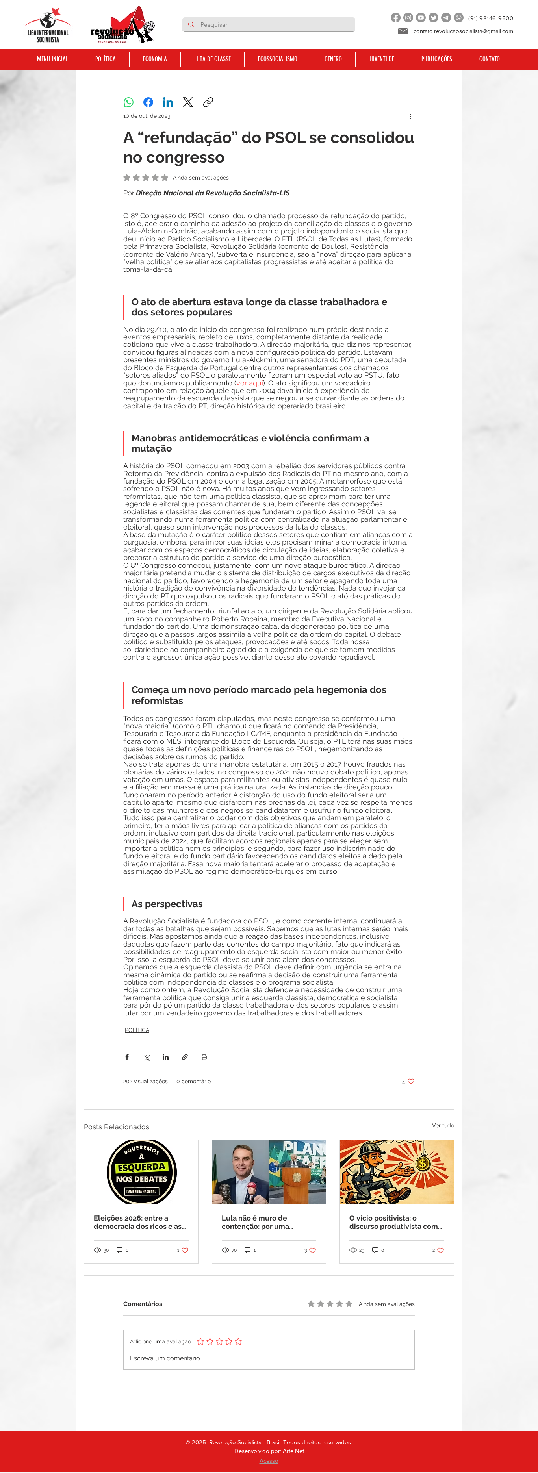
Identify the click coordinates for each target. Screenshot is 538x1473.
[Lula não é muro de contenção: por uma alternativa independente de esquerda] (269, 1172)
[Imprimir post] (204, 1057)
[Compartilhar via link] (185, 1057)
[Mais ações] (410, 115)
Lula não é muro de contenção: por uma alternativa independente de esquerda (265, 1222)
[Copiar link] (208, 102)
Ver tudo (443, 1125)
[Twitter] (433, 17)
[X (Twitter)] (188, 102)
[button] (105, 59)
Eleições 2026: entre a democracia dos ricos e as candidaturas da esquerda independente (138, 1222)
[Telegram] (446, 17)
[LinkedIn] (168, 102)
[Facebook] (396, 17)
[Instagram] (408, 17)
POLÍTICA (137, 1030)
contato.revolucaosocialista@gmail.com (463, 31)
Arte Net (293, 1450)
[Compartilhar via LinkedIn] (165, 1057)
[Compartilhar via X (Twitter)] (146, 1057)
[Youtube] (421, 17)
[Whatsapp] (459, 17)
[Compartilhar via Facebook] (127, 1057)
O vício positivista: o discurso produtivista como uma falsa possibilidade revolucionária (395, 1222)
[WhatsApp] (129, 102)
